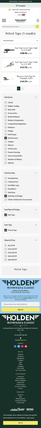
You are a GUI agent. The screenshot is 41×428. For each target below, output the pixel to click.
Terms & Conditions (20, 386)
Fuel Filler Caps (13, 185)
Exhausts (11, 127)
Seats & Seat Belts (15, 156)
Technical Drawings (20, 400)
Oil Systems (12, 149)
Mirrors (11, 145)
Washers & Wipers (15, 159)
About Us (20, 395)
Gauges (11, 142)
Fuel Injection (13, 178)
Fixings (10, 131)
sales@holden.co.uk (20, 340)
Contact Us (20, 376)
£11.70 (26, 67)
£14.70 (26, 81)
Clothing (20, 360)
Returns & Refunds (20, 380)
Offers (20, 364)
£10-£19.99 (12, 249)
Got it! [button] (20, 423)
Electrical (20, 354)
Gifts (20, 362)
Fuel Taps (11, 215)
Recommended (8, 40)
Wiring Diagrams (20, 398)
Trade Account (20, 384)
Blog (20, 396)
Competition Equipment (17, 124)
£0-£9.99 (11, 245)
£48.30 (26, 53)
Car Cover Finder (20, 370)
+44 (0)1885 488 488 (20, 335)
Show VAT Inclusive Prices (21, 9)
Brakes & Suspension (16, 120)
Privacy (20, 388)
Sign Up (20, 309)
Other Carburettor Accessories (20, 199)
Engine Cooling (13, 106)
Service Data (20, 402)
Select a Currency (20, 12)
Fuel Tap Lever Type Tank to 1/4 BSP (26, 49)
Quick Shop (20, 382)
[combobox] (21, 15)
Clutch (10, 102)
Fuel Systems (13, 138)
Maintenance (20, 358)
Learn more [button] (30, 418)
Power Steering (14, 152)
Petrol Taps (12, 230)
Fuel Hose (11, 192)
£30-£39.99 (12, 256)
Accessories (12, 113)
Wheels (11, 163)
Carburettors (13, 182)
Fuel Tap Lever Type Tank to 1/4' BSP (26, 63)
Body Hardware (14, 117)
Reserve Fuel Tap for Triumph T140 (26, 77)
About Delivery (20, 378)
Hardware (20, 356)
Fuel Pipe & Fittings (15, 196)
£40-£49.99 (12, 260)
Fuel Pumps (12, 134)
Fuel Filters (12, 189)
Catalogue (20, 366)
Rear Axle (11, 110)
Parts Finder (20, 368)
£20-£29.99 (12, 253)
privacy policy (27, 298)
